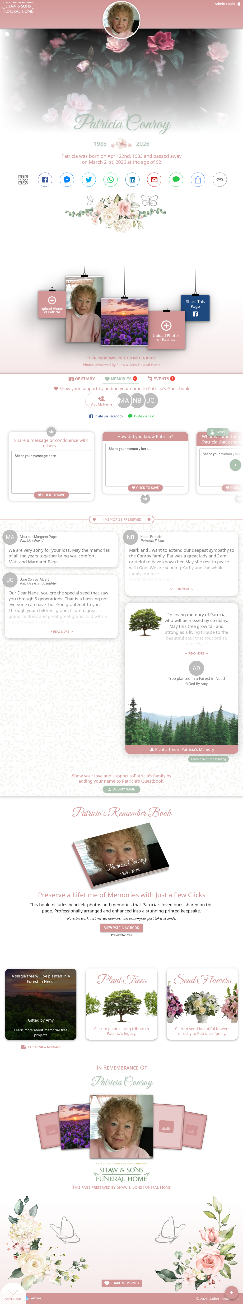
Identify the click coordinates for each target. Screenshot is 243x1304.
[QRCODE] (23, 180)
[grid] (121, 311)
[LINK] (220, 180)
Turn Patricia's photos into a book (121, 358)
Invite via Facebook (108, 416)
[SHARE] (198, 180)
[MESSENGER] (67, 180)
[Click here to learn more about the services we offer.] (121, 1173)
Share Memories (124, 1283)
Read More (61, 631)
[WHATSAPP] (110, 180)
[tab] (81, 378)
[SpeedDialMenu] (231, 1292)
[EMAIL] (154, 180)
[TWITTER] (89, 180)
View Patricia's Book (121, 928)
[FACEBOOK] (45, 180)
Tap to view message (44, 1047)
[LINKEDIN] (132, 180)
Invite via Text (143, 416)
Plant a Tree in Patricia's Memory (184, 749)
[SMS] (176, 180)
